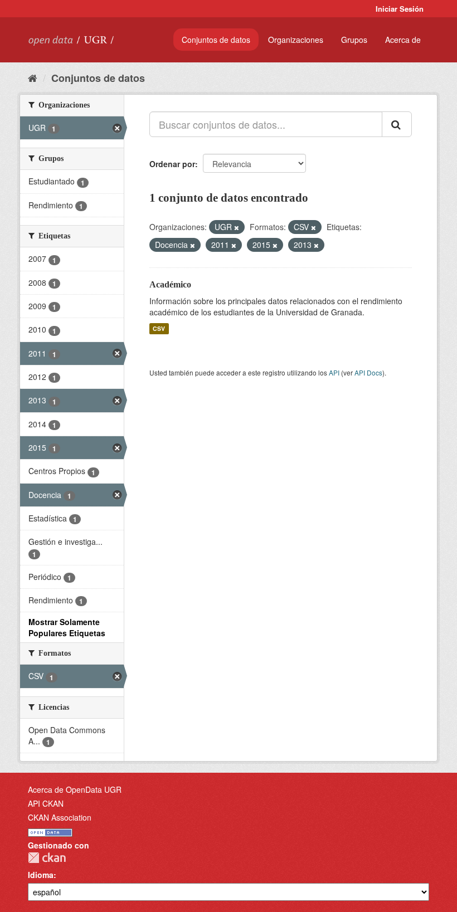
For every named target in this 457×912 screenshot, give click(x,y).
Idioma (41, 874)
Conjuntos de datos (216, 39)
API (334, 372)
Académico (170, 284)
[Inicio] (32, 77)
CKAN (47, 858)
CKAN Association (59, 817)
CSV (159, 328)
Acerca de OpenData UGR (74, 789)
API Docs (368, 372)
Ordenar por (172, 163)
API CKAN (46, 803)
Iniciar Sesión (400, 8)
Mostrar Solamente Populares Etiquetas (66, 627)
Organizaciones (295, 39)
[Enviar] (397, 124)
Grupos (354, 39)
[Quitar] (236, 227)
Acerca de (403, 39)
